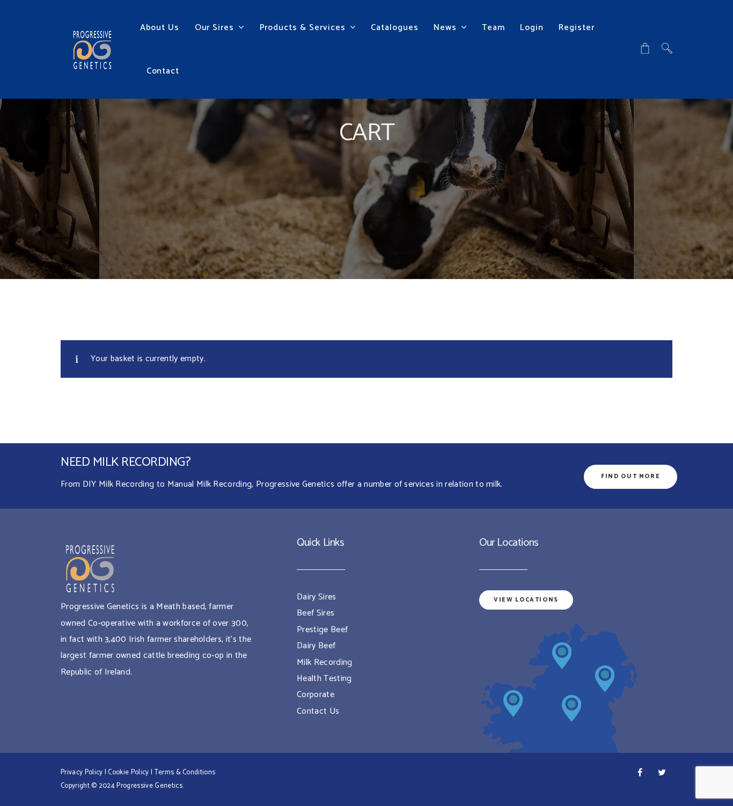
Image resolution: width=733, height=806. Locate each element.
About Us (160, 27)
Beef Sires (315, 613)
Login (532, 27)
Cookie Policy (128, 772)
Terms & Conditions (185, 772)
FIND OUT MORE (630, 476)
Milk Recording (324, 662)
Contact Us (318, 711)
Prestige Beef (322, 629)
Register (577, 27)
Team (493, 27)
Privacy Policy (81, 772)
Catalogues (395, 27)
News (445, 27)
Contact (163, 71)
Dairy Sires (316, 597)
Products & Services (303, 27)
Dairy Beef (316, 646)
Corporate (315, 694)
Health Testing (324, 678)
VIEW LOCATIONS (526, 600)
